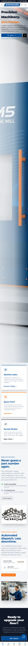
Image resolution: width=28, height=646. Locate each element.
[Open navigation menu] (2, 4)
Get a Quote (14, 638)
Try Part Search (7, 498)
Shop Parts (7, 413)
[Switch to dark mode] (22, 5)
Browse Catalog (9, 386)
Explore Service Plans (8, 575)
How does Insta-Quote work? (11, 38)
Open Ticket (8, 439)
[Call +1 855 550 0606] (25, 35)
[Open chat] (24, 637)
